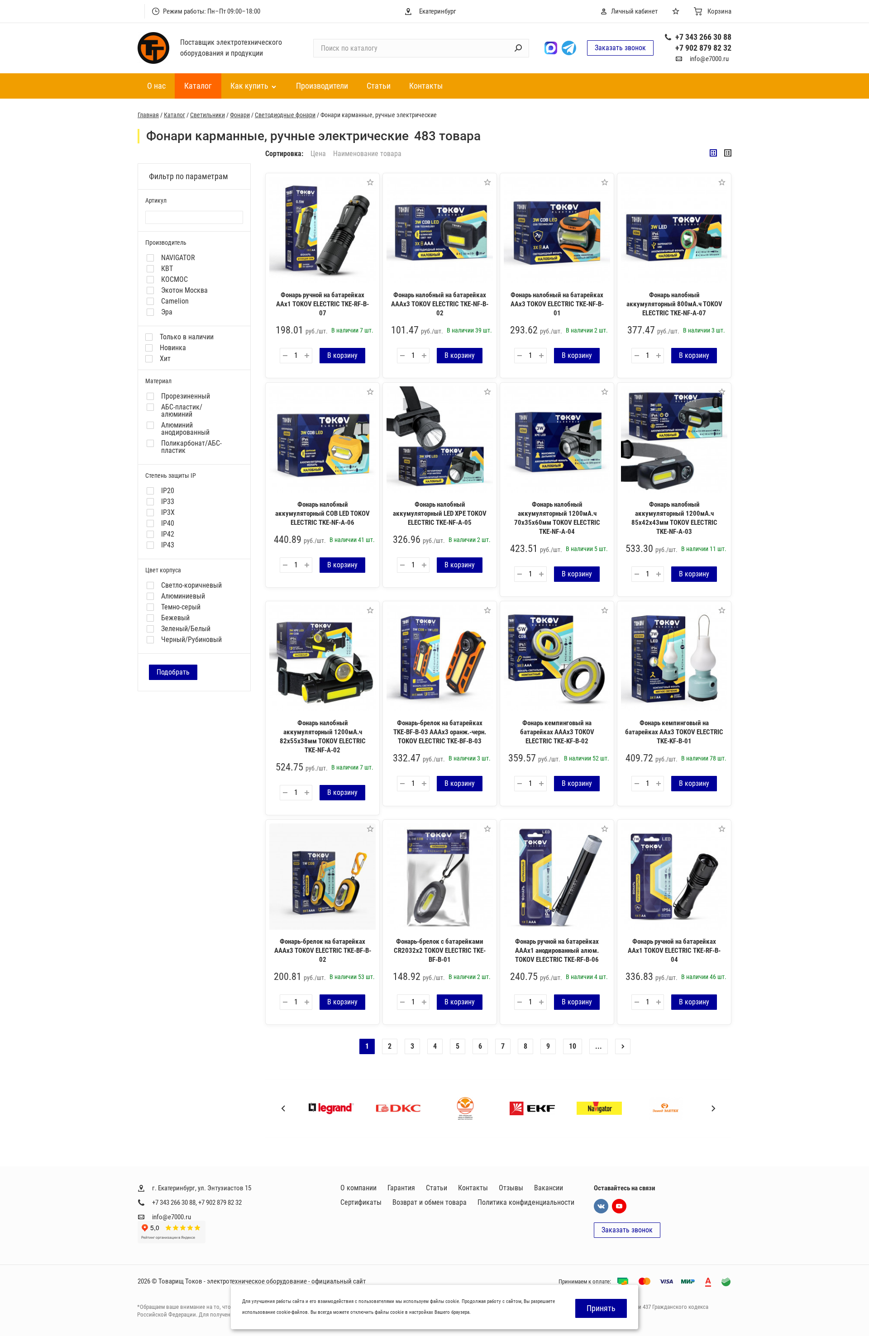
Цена (318, 153)
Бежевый (175, 618)
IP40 (167, 523)
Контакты (473, 1188)
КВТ (167, 268)
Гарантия (401, 1188)
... (598, 1046)
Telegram (569, 48)
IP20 (167, 490)
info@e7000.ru (709, 59)
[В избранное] (370, 182)
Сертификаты (361, 1202)
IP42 (167, 534)
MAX (551, 48)
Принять (601, 1308)
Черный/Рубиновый (191, 639)
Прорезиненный (185, 396)
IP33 (167, 501)
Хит (165, 358)
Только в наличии (187, 337)
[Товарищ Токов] (153, 48)
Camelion (175, 301)
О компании (358, 1188)
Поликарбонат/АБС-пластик (191, 447)
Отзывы (511, 1188)
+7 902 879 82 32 (703, 47)
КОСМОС (174, 279)
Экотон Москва (184, 290)
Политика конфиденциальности (525, 1202)
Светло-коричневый (191, 585)
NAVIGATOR (178, 257)
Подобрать (173, 672)
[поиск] (518, 48)
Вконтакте (601, 1206)
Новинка (173, 348)
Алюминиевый (183, 596)
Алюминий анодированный (185, 429)
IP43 (167, 545)
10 (572, 1046)
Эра (166, 312)
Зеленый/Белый (185, 628)
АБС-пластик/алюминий (181, 411)
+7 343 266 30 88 (703, 37)
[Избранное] (677, 11)
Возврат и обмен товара (429, 1202)
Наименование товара (367, 153)
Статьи (436, 1188)
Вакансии (548, 1188)
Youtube (619, 1206)
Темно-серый (181, 607)
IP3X (168, 512)
